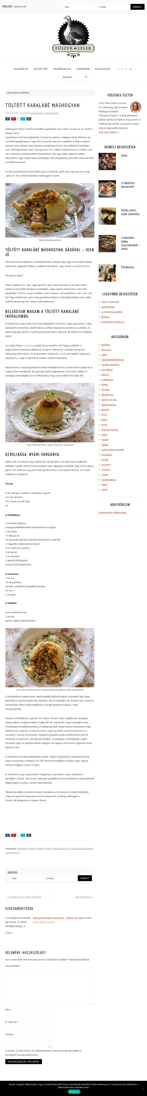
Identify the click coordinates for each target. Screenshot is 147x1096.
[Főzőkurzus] (107, 273)
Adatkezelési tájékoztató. (113, 512)
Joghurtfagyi (108, 306)
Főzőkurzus (127, 267)
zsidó (104, 489)
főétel (32, 848)
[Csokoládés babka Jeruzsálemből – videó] (107, 244)
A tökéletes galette (112, 311)
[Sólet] (107, 162)
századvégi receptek (81, 848)
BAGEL (105, 316)
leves (104, 424)
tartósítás (106, 454)
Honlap (9, 1034)
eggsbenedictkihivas (112, 359)
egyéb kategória (110, 364)
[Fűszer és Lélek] (73, 61)
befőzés (105, 344)
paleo (104, 434)
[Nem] (143, 1088)
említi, (63, 353)
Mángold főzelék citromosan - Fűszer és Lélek (58, 917)
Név (8, 1009)
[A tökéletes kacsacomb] (107, 189)
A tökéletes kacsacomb (128, 185)
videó (104, 484)
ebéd (104, 354)
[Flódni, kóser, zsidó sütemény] (107, 217)
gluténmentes (108, 404)
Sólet (124, 155)
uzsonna (106, 464)
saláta (104, 444)
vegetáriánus (12, 852)
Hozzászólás (13, 965)
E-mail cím (11, 1021)
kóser (49, 848)
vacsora (105, 469)
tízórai (104, 459)
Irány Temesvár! (110, 301)
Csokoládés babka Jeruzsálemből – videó (130, 243)
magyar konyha (61, 848)
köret (104, 414)
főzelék (41, 848)
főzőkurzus (107, 394)
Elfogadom (74, 1092)
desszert (106, 349)
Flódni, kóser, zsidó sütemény (130, 212)
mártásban (29, 345)
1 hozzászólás (51, 113)
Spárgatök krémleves (112, 321)
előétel (105, 374)
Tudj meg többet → (109, 132)
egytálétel (22, 848)
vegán (104, 474)
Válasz (8, 932)
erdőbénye (107, 379)
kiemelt (105, 409)
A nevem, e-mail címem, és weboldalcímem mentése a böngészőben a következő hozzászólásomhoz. (43, 1052)
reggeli (105, 439)
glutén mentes (109, 399)
